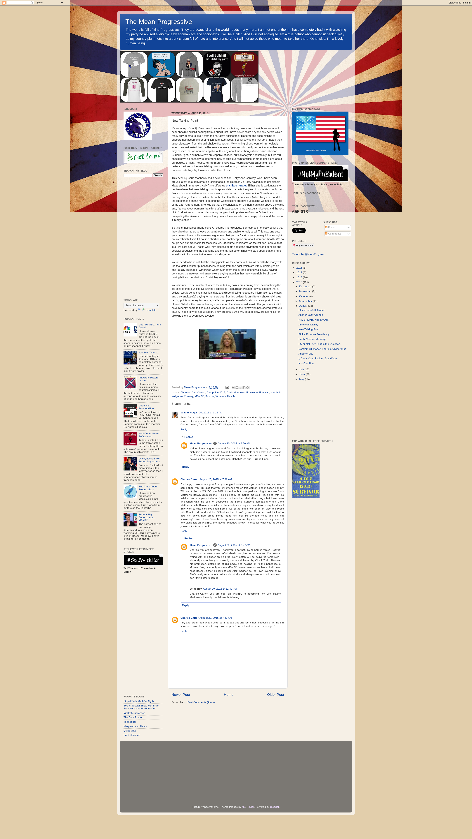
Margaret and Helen (135, 726)
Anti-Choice (198, 392)
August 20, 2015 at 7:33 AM (215, 617)
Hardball (275, 392)
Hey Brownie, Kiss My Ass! (314, 319)
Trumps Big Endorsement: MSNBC (147, 517)
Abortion (185, 392)
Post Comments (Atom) (201, 702)
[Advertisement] (143, 238)
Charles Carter (189, 479)
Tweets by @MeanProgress (308, 254)
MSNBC (199, 396)
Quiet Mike (130, 730)
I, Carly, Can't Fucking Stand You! (318, 358)
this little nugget (236, 185)
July (302, 369)
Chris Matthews (236, 392)
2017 (299, 272)
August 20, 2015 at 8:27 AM (234, 545)
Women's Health (225, 396)
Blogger (274, 806)
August (303, 305)
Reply (184, 429)
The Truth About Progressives (148, 488)
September (306, 301)
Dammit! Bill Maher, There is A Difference (322, 349)
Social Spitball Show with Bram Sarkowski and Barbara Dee (141, 707)
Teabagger (130, 721)
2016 (299, 277)
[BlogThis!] (237, 387)
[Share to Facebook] (244, 387)
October (304, 296)
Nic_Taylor (248, 806)
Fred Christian (132, 735)
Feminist (264, 392)
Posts (331, 227)
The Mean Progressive (158, 21)
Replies (188, 437)
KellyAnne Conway (182, 396)
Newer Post (180, 695)
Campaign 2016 (216, 392)
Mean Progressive (201, 443)
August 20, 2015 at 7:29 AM (215, 479)
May (302, 379)
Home (228, 695)
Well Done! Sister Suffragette (149, 435)
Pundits (209, 396)
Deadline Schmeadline (146, 407)
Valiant (185, 412)
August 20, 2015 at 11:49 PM (220, 588)
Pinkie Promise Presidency (314, 334)
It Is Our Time (306, 363)
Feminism (252, 392)
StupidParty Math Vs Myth (139, 701)
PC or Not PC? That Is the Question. (320, 344)
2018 (299, 267)
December (305, 286)
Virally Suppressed (134, 713)
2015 (299, 282)
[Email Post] (227, 387)
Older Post (275, 695)
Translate (150, 310)
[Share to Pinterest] (247, 387)
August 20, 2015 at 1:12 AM (206, 412)
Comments (334, 233)
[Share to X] (240, 387)
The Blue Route (133, 717)
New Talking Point (309, 329)
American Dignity (308, 324)
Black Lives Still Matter (312, 310)
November (305, 291)
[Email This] (233, 387)
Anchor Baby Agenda (311, 314)
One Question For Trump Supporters (149, 460)
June (302, 374)
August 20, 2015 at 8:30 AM (234, 443)
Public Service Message (312, 339)
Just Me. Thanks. (149, 352)
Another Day (306, 353)
